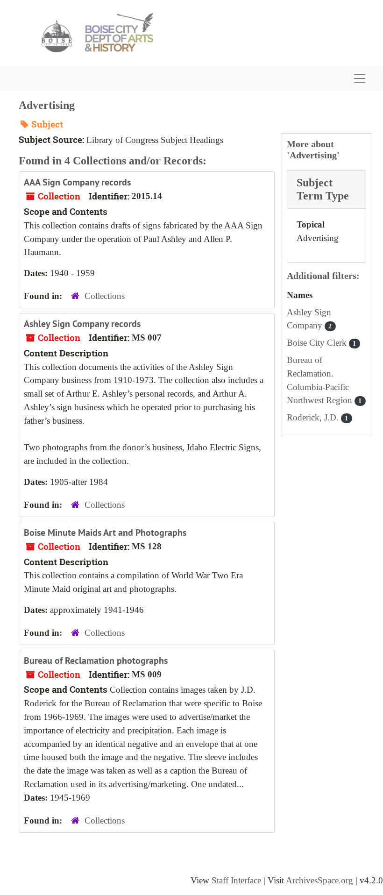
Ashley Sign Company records (82, 324)
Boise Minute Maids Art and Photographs (105, 532)
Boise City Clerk (321, 343)
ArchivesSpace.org (319, 880)
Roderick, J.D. (317, 417)
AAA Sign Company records (77, 182)
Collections (105, 296)
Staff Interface (236, 880)
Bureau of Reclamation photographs (96, 660)
